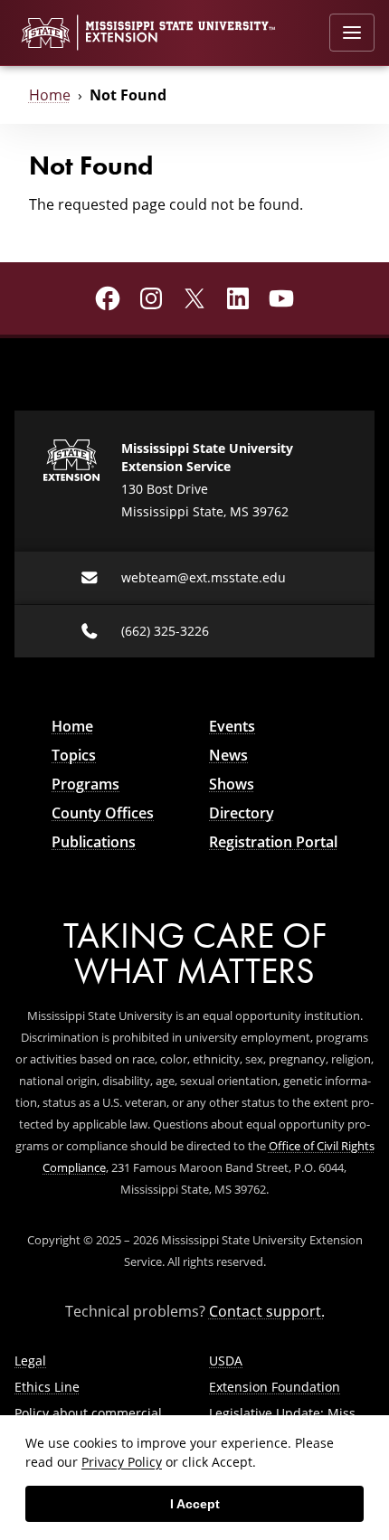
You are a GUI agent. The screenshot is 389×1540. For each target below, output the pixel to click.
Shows (231, 784)
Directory (241, 813)
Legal (30, 1360)
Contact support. (267, 1311)
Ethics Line (47, 1386)
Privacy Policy (121, 1461)
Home (50, 95)
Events (232, 726)
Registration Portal (273, 842)
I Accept (195, 1504)
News (228, 755)
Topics (74, 755)
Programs (85, 784)
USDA (225, 1360)
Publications (94, 842)
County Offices (103, 813)
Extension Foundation (274, 1386)
